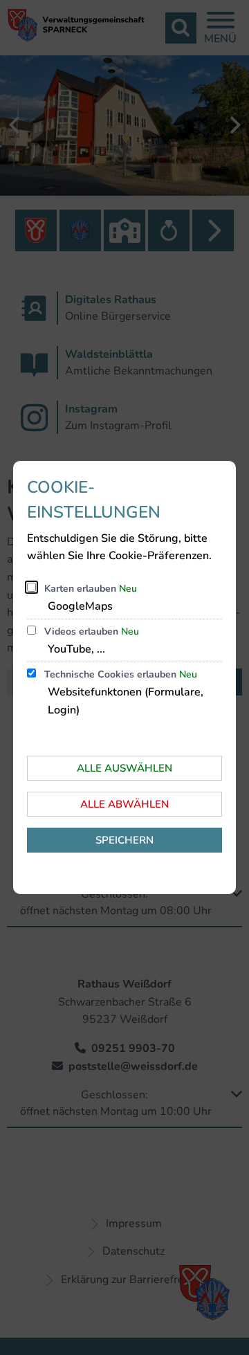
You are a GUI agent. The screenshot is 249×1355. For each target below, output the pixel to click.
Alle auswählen (124, 768)
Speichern (124, 840)
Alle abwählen (124, 804)
